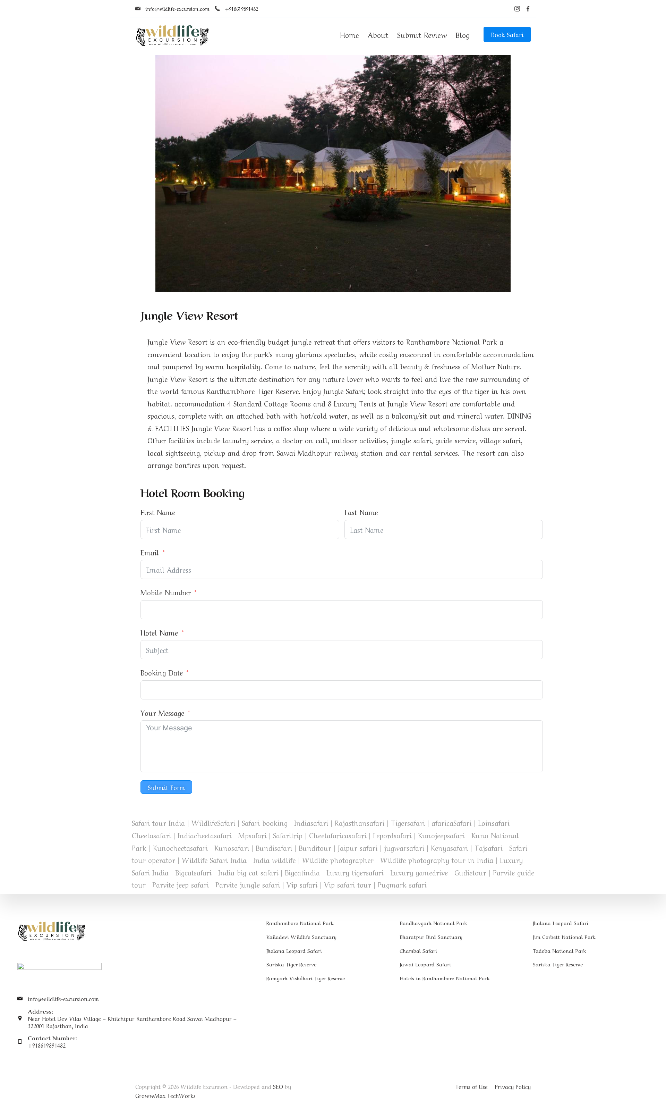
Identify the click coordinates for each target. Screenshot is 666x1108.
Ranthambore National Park (300, 922)
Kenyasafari (449, 847)
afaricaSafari (451, 822)
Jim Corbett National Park (564, 936)
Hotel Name (159, 632)
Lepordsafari (392, 835)
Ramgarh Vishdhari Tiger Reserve (305, 978)
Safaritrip (287, 835)
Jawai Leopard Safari (425, 964)
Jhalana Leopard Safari (294, 950)
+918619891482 (241, 8)
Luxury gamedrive (419, 872)
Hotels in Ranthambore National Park (445, 978)
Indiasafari (311, 822)
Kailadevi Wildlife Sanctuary (301, 936)
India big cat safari (248, 872)
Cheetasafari (151, 835)
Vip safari (302, 884)
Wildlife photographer (338, 860)
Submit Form (166, 786)
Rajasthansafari (359, 822)
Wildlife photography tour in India (436, 860)
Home (349, 34)
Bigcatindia (302, 872)
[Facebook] (528, 8)
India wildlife (274, 860)
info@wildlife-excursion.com (178, 8)
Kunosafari (231, 847)
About (378, 34)
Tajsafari (489, 847)
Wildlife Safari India (214, 860)
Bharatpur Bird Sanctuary (431, 936)
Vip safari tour (347, 884)
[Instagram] (517, 8)
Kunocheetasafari (180, 847)
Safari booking (265, 822)
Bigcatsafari (193, 872)
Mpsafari (252, 835)
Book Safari (507, 34)
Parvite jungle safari (247, 884)
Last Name (361, 512)
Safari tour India (158, 822)
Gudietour (470, 872)
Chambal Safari (418, 950)
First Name (157, 512)
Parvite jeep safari (180, 884)
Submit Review (422, 34)
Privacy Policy (513, 1086)
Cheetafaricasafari (337, 835)
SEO (278, 1086)
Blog (462, 34)
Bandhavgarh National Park (433, 922)
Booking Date (161, 672)
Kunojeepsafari (441, 835)
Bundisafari (274, 847)
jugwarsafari (404, 847)
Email (149, 552)
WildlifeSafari (213, 822)
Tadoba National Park (559, 950)
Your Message (162, 712)
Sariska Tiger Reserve (291, 964)
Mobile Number (165, 592)
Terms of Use (471, 1086)
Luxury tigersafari (355, 872)
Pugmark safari (402, 884)
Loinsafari (494, 822)
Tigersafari (408, 822)
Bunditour (315, 847)
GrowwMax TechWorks (165, 1095)
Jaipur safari (357, 847)
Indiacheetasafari (205, 835)
